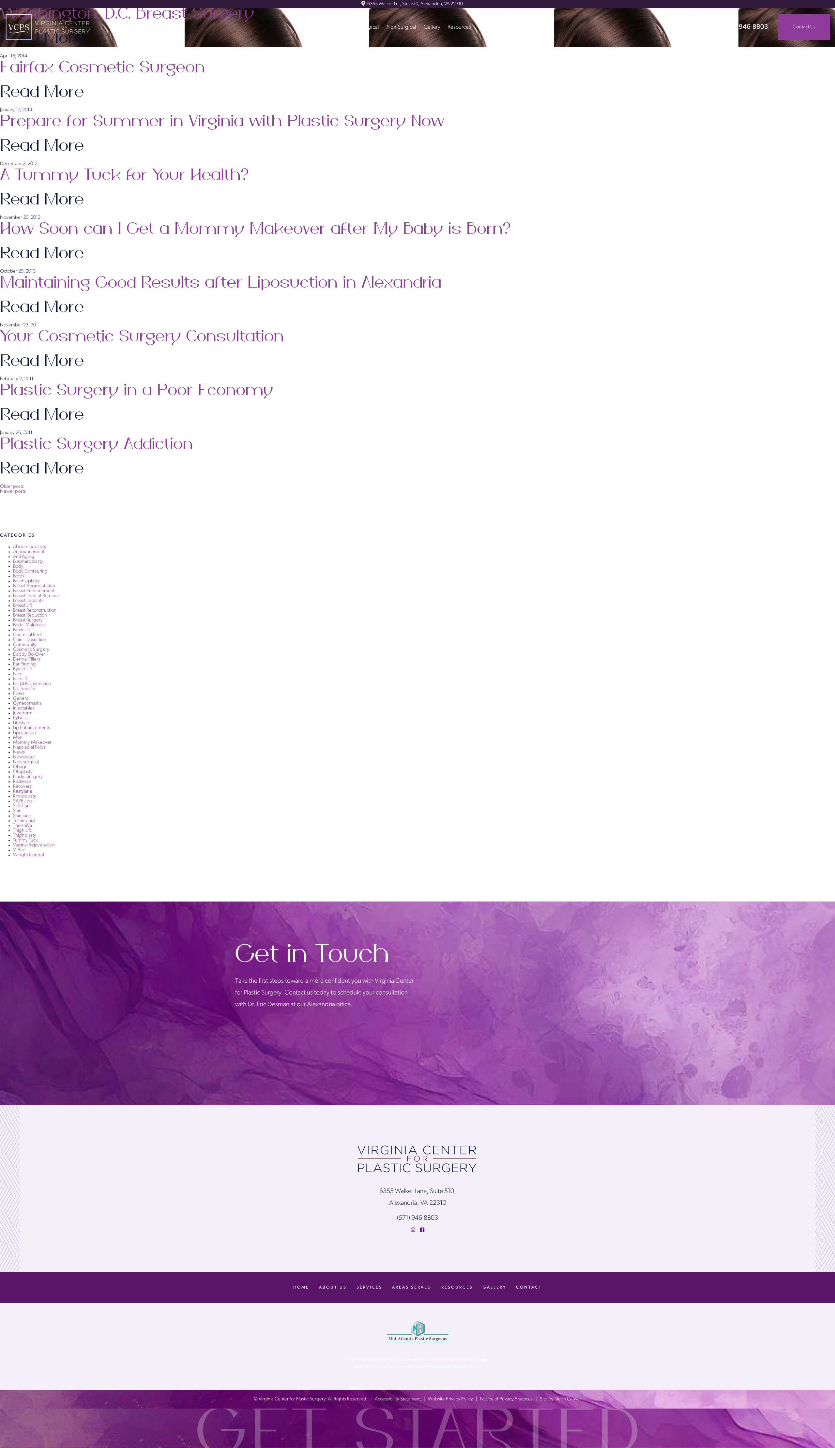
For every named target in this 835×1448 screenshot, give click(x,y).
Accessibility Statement (398, 1399)
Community (25, 644)
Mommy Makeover (32, 742)
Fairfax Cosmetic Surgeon (102, 67)
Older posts (12, 486)
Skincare (21, 816)
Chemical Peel (27, 635)
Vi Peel (19, 850)
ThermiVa (22, 825)
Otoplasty (23, 771)
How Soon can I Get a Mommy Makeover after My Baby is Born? (256, 229)
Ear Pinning (24, 664)
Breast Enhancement (33, 591)
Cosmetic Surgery (31, 649)
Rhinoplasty (24, 796)
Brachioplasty (26, 581)
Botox (18, 576)
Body (18, 566)
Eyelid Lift (22, 669)
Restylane (22, 791)
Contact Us (804, 27)
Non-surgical (26, 762)
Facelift (20, 679)
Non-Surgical (401, 27)
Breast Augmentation (34, 586)
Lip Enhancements (31, 727)
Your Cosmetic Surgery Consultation (142, 336)
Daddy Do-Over (29, 654)
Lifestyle (21, 723)
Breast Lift (22, 605)
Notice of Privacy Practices (506, 1399)
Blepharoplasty (28, 561)
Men (18, 737)
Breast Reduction (30, 615)
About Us (333, 1287)
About (346, 27)
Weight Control (28, 855)
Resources (459, 27)
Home (301, 1287)
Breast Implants (28, 600)
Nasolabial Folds (29, 747)
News (19, 752)
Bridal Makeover (29, 625)
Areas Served (412, 1287)
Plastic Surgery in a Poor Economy (136, 390)
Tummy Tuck (25, 840)
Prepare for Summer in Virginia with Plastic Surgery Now (222, 121)
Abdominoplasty (29, 547)
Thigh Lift (22, 830)
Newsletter (24, 757)
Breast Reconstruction (34, 610)
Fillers (18, 693)
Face (18, 674)
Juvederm (23, 713)
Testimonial (24, 820)
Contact (487, 27)
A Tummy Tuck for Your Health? (125, 175)
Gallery (432, 27)
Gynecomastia (27, 703)
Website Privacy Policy (450, 1399)
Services (369, 1287)
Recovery (22, 786)
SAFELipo (22, 801)
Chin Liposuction (29, 639)
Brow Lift (21, 630)
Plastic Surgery (28, 776)
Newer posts (13, 491)
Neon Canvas (568, 1399)
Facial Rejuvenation (32, 683)
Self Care (22, 806)
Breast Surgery (28, 620)
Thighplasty (24, 835)
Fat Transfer (24, 688)
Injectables (24, 708)
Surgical (369, 27)
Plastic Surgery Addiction (96, 444)
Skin (17, 811)
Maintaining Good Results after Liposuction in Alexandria (220, 283)
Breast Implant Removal (36, 595)
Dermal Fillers (26, 659)
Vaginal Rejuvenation (34, 845)
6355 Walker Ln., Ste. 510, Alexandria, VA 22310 (414, 4)
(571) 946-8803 (745, 27)
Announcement (28, 551)
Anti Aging (23, 556)
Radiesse (22, 781)
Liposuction (24, 732)
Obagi (19, 767)
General (21, 698)
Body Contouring (30, 571)
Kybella (20, 718)
